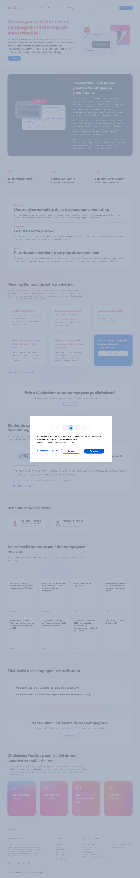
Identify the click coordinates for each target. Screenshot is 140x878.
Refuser (71, 451)
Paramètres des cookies (48, 451)
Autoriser (94, 451)
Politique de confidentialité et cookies (60, 442)
